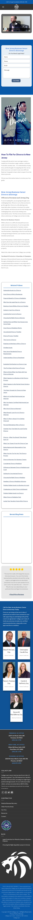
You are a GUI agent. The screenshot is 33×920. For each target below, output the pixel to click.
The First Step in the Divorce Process (14, 368)
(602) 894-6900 (16, 763)
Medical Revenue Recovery (9, 803)
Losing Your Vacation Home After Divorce (15, 501)
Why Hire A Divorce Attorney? (12, 408)
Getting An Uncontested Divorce (12, 473)
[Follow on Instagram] (5, 792)
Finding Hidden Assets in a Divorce (13, 493)
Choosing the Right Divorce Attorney (14, 318)
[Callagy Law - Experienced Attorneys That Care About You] (16, 7)
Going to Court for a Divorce (11, 310)
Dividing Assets (7, 347)
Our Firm (4, 810)
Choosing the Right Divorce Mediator (14, 477)
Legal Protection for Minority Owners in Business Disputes (17, 840)
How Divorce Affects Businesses (12, 294)
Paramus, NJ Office (16, 733)
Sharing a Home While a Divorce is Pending (15, 306)
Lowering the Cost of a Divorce (12, 314)
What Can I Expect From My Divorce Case (15, 443)
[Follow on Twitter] (9, 792)
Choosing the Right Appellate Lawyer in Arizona (16, 845)
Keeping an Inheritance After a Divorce (14, 343)
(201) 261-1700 (16, 740)
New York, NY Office (16, 744)
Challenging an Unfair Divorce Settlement (15, 489)
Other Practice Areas (7, 806)
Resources (4, 813)
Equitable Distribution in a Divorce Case (15, 364)
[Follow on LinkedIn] (12, 792)
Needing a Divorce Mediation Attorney (14, 481)
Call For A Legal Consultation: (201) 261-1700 (16, 2)
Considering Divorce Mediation (12, 463)
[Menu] (3, 7)
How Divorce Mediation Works (12, 328)
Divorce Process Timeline (10, 336)
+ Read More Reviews (16, 594)
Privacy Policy (14, 914)
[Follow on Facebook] (2, 792)
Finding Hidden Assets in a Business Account (16, 485)
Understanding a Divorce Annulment (13, 357)
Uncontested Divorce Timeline (12, 332)
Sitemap (21, 914)
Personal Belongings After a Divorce (13, 425)
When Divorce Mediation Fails (12, 497)
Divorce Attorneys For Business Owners (14, 459)
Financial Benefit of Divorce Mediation (14, 298)
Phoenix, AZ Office (16, 756)
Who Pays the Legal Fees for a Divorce (14, 302)
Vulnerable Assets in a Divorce (12, 290)
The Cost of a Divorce (9, 339)
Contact (3, 816)
